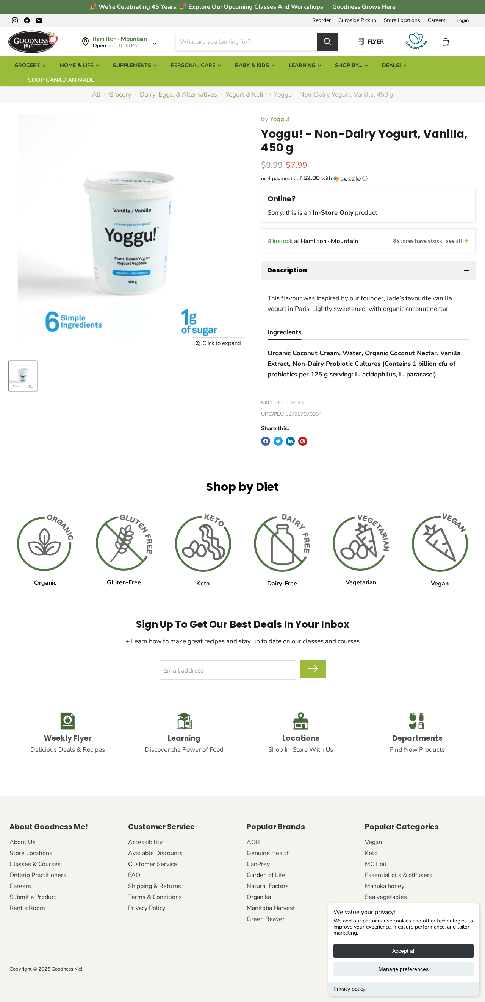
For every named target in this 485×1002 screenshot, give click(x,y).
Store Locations (402, 20)
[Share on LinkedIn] (290, 441)
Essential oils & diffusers (398, 875)
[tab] (284, 333)
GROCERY (28, 65)
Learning (303, 65)
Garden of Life (266, 875)
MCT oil (375, 864)
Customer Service (152, 864)
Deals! (392, 65)
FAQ (134, 875)
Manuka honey (384, 886)
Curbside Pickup (357, 20)
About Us (22, 842)
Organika (259, 897)
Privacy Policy (146, 908)
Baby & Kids (253, 65)
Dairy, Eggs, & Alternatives (178, 94)
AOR (253, 842)
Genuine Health (268, 853)
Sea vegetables (386, 897)
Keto (371, 853)
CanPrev (258, 864)
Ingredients (284, 332)
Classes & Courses (35, 864)
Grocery (120, 94)
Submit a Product (32, 897)
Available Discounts (155, 853)
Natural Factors (268, 886)
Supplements (133, 65)
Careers (437, 20)
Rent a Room (27, 908)
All (96, 94)
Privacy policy (349, 989)
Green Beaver (266, 919)
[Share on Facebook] (265, 441)
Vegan (373, 842)
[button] (368, 178)
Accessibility (145, 842)
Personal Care (194, 65)
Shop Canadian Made (61, 80)
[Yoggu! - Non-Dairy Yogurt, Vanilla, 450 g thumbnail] (23, 376)
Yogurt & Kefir (245, 94)
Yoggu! (279, 119)
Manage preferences (404, 969)
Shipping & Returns (154, 886)
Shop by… (349, 65)
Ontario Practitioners (37, 875)
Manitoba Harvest (271, 908)
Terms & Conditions (155, 897)
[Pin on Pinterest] (302, 441)
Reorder (321, 20)
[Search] (327, 41)
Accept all (403, 951)
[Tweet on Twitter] (278, 441)
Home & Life (77, 65)
